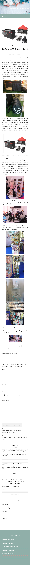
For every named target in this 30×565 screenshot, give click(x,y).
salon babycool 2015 (20, 348)
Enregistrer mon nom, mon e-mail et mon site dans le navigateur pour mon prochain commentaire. (14, 395)
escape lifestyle (17, 346)
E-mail (4, 377)
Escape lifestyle (6, 62)
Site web (4, 384)
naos (13, 348)
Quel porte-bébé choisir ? (8, 543)
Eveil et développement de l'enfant (11, 508)
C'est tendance (5, 504)
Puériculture (15, 46)
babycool (9, 346)
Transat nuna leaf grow (8, 550)
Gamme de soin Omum (8, 539)
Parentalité (4, 518)
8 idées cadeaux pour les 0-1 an (10, 546)
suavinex (4, 350)
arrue (4, 346)
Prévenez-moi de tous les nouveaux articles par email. (14, 438)
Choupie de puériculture (10, 353)
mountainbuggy (6, 348)
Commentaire (5, 400)
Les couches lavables (7, 553)
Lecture (4, 515)
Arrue (24, 327)
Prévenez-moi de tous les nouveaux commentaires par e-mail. (11, 431)
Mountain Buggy (16, 155)
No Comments (18, 54)
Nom (3, 369)
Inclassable (4, 511)
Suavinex (10, 225)
